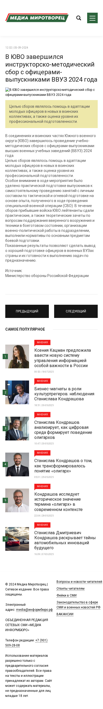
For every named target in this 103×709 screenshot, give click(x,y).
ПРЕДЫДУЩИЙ (27, 309)
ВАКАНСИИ (65, 614)
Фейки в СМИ (67, 595)
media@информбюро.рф (34, 610)
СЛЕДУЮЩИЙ (76, 309)
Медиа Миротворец (37, 18)
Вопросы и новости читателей (79, 582)
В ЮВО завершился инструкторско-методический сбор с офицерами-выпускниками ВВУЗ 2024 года (51, 68)
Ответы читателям (71, 588)
